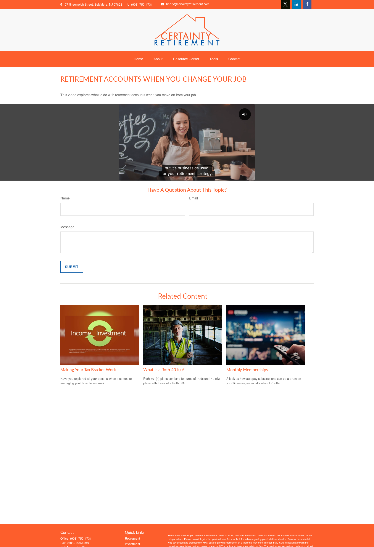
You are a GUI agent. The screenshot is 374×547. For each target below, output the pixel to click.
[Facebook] (307, 4)
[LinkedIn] (296, 4)
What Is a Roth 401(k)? (164, 370)
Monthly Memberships (247, 370)
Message (67, 226)
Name (65, 198)
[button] (138, 59)
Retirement (132, 538)
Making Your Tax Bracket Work (88, 370)
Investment (132, 544)
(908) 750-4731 (142, 4)
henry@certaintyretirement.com (188, 4)
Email (193, 198)
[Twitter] (285, 4)
